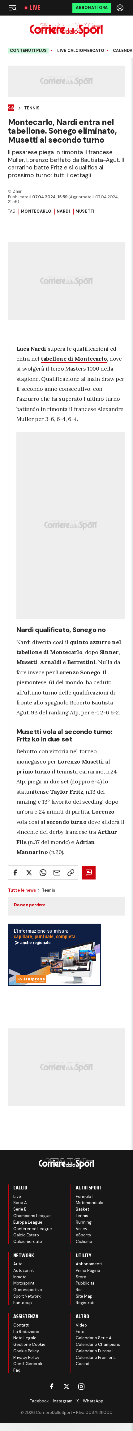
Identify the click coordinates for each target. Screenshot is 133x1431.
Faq (16, 1370)
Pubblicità (85, 1283)
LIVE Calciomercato (80, 50)
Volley (81, 1228)
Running (84, 1222)
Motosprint (23, 1283)
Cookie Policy (26, 1351)
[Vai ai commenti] (89, 872)
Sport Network (27, 1296)
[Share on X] (29, 872)
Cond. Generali (27, 1363)
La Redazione (26, 1331)
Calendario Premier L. (96, 1357)
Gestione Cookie (29, 1344)
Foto (80, 1331)
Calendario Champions (98, 1344)
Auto (18, 1264)
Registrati (85, 1302)
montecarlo (36, 211)
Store (81, 1277)
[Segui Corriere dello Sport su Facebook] (51, 1386)
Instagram (62, 1401)
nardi (63, 211)
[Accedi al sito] (120, 7)
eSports (83, 1235)
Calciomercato (27, 1241)
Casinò (82, 1363)
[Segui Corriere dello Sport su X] (66, 1386)
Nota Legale (24, 1338)
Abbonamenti (89, 1264)
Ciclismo (84, 1241)
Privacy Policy (26, 1357)
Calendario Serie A (94, 1338)
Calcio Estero (26, 1235)
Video (81, 1325)
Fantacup (22, 1302)
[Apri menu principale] (12, 7)
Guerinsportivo (27, 1289)
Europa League (27, 1222)
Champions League (32, 1215)
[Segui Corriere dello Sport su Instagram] (81, 1386)
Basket (82, 1209)
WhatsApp (93, 1401)
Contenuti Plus (28, 50)
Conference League (32, 1228)
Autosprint (23, 1270)
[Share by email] (57, 872)
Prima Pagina (88, 1270)
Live (35, 7)
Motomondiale (89, 1202)
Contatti (21, 1325)
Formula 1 (84, 1196)
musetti (85, 211)
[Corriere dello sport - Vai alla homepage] (66, 30)
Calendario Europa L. (96, 1351)
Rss (79, 1289)
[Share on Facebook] (15, 872)
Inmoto (20, 1277)
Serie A (20, 1202)
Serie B (20, 1209)
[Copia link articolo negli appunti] (71, 872)
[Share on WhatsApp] (43, 872)
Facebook (39, 1401)
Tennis (32, 108)
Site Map (84, 1296)
